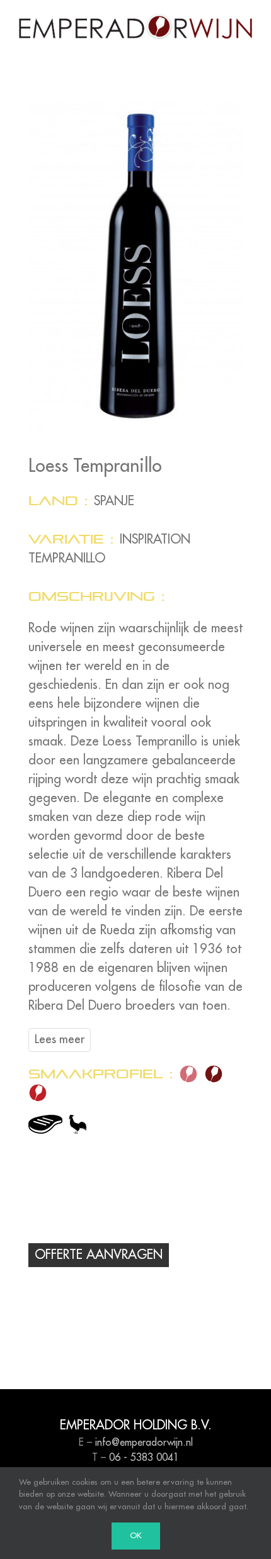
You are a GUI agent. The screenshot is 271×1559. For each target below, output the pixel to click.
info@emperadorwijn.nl (144, 1442)
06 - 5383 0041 (144, 1457)
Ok (136, 1535)
